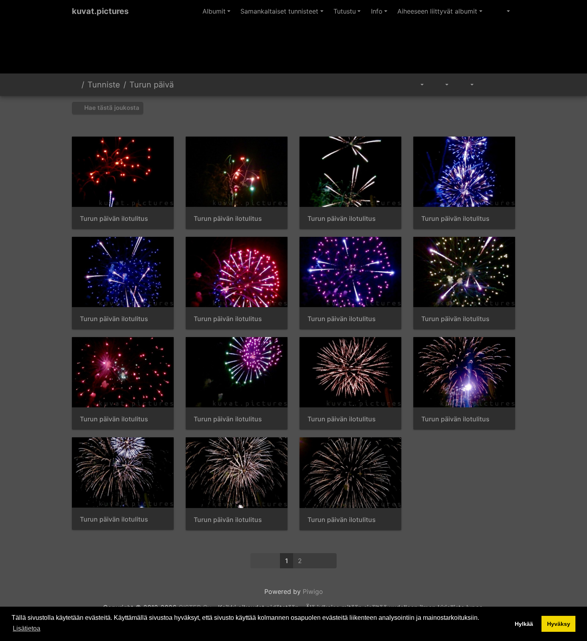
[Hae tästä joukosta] (396, 85)
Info (377, 11)
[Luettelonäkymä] (506, 85)
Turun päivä (151, 84)
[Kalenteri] (466, 85)
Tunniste (103, 84)
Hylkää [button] (524, 624)
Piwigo (313, 591)
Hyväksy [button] (558, 624)
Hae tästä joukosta (111, 107)
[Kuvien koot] (441, 85)
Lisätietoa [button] (26, 628)
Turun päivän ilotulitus (114, 218)
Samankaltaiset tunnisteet (279, 11)
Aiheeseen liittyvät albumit (437, 11)
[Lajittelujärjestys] (416, 85)
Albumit (214, 11)
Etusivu (75, 85)
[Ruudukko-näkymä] (488, 85)
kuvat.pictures (100, 11)
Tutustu (344, 11)
